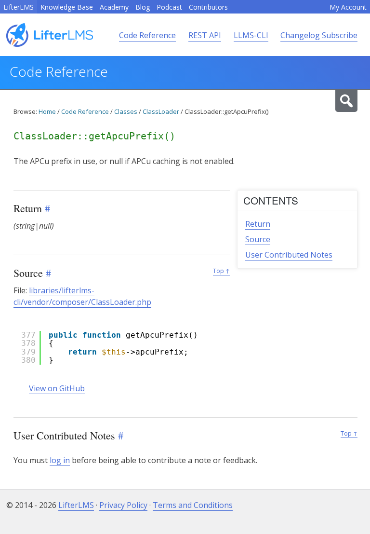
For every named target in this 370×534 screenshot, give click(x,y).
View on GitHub (57, 388)
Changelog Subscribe (318, 35)
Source (257, 239)
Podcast (169, 7)
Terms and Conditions (193, 505)
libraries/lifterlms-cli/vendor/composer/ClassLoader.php (82, 296)
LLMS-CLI (251, 35)
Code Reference (147, 35)
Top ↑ (221, 271)
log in (60, 460)
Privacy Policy (123, 505)
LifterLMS (18, 7)
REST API (204, 35)
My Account (348, 7)
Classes (125, 111)
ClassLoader (161, 111)
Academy (114, 7)
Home (47, 111)
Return (257, 224)
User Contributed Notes (288, 254)
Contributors (208, 7)
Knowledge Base (66, 7)
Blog (142, 7)
